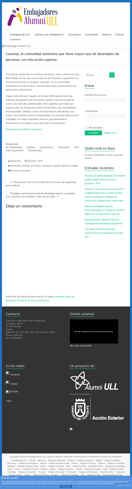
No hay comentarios (20, 171)
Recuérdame (95, 127)
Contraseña (91, 111)
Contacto (15, 39)
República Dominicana (112, 475)
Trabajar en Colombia (27, 472)
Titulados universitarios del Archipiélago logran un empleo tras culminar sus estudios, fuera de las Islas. (40, 195)
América (44, 469)
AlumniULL (15, 161)
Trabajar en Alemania (57, 460)
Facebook (15, 375)
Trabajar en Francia (88, 463)
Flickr (9, 401)
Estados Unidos (106, 472)
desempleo (16, 147)
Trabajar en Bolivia (65, 469)
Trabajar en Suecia (30, 469)
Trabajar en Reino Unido (59, 463)
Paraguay (55, 475)
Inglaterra (11, 466)
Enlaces (119, 34)
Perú (83, 475)
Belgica (99, 460)
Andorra (71, 460)
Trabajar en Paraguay (70, 475)
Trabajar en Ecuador (56, 472)
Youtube (14, 392)
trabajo (74, 166)
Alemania (42, 460)
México (27, 475)
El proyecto (74, 34)
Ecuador (42, 472)
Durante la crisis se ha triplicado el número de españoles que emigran (41, 184)
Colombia (12, 472)
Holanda (101, 463)
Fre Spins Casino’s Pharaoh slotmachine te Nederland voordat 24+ (104, 233)
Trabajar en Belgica (112, 460)
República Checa (96, 466)
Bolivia (53, 469)
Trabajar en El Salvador (88, 472)
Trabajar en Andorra (85, 460)
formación (64, 147)
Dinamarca (11, 463)
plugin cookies (124, 485)
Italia (68, 466)
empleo (31, 147)
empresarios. (46, 147)
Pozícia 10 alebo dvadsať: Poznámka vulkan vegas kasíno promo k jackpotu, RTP (105, 179)
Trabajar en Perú (94, 475)
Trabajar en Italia (79, 466)
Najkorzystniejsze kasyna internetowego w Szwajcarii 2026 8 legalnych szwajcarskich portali (105, 210)
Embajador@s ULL (20, 34)
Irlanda (43, 466)
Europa (32, 460)
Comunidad (91, 34)
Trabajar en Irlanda (56, 466)
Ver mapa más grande (80, 346)
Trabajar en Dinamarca (28, 463)
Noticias (106, 34)
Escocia (43, 463)
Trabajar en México (41, 475)
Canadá (79, 469)
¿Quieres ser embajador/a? (49, 34)
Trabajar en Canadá (92, 469)
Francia (74, 463)
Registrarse (110, 133)
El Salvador (71, 472)
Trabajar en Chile (116, 469)
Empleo (26, 166)
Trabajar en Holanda (116, 463)
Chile (105, 469)
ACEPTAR (66, 487)
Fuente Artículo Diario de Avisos (24, 129)
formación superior (51, 166)
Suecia (18, 469)
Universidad (35, 150)
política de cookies (69, 483)
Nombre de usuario (95, 95)
